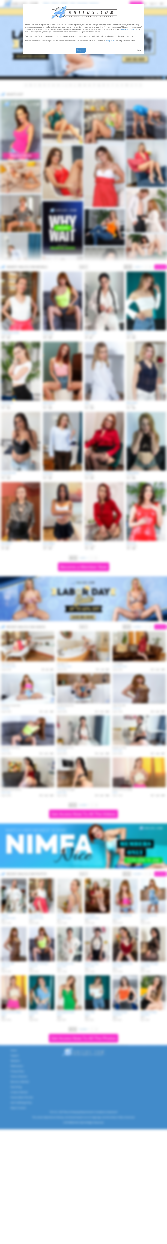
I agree (80, 50)
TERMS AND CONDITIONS (129, 29)
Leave (139, 50)
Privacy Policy (110, 40)
